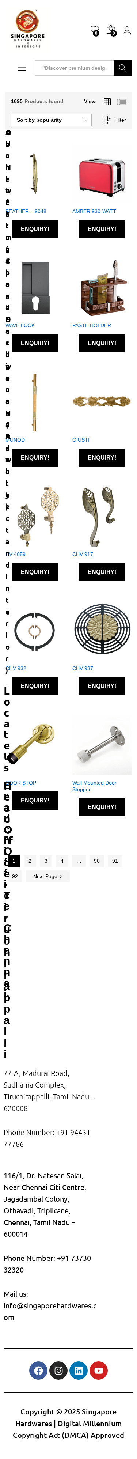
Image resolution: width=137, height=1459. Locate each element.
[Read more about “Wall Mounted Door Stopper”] (92, 770)
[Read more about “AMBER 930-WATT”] (92, 199)
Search (123, 68)
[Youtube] (99, 1370)
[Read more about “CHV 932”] (25, 656)
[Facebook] (38, 1370)
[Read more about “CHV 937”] (92, 656)
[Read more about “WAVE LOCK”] (25, 313)
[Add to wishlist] (42, 199)
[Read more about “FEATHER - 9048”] (25, 199)
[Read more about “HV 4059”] (25, 542)
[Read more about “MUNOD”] (25, 428)
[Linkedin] (78, 1370)
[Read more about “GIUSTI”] (92, 428)
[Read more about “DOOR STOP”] (25, 770)
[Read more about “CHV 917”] (92, 542)
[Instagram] (58, 1370)
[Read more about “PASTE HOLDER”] (92, 313)
